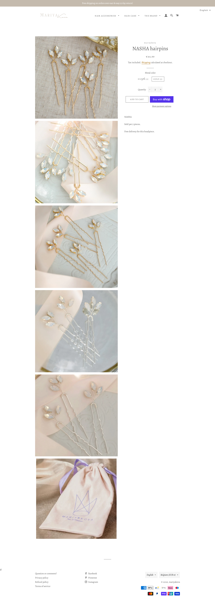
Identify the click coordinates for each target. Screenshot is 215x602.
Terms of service (42, 586)
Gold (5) (157, 79)
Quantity (142, 89)
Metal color (150, 72)
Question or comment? (46, 573)
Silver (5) (143, 79)
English (150, 574)
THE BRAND (151, 15)
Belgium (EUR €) (168, 574)
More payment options (161, 106)
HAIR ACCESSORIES (106, 15)
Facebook (92, 573)
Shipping (146, 62)
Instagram (93, 582)
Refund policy (41, 582)
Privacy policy (41, 577)
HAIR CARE (130, 15)
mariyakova (174, 582)
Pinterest (92, 577)
